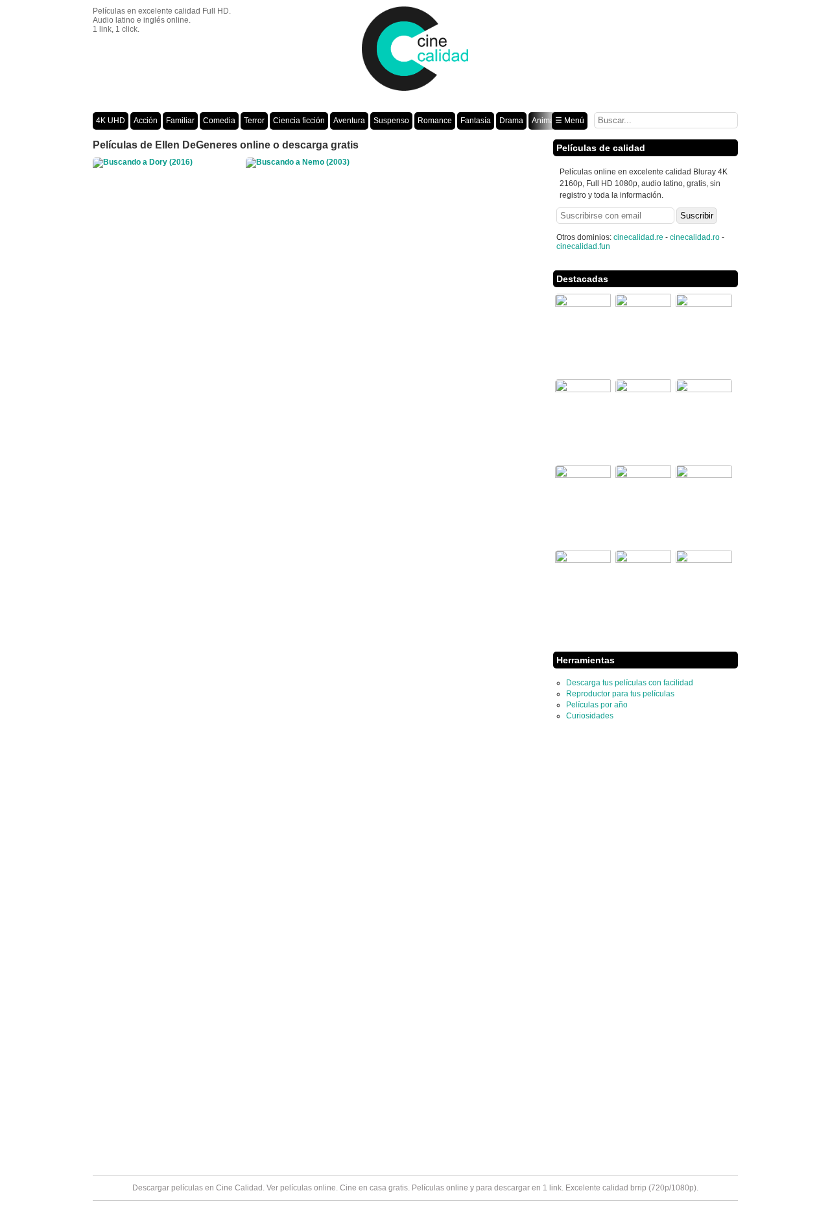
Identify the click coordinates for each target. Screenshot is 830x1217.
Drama (511, 120)
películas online (308, 1187)
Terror (254, 120)
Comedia (219, 120)
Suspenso (391, 120)
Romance (435, 120)
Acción (146, 120)
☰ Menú (569, 120)
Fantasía (475, 120)
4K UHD (110, 120)
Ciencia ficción (299, 120)
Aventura (349, 120)
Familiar (180, 120)
